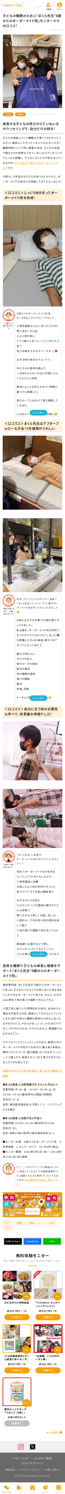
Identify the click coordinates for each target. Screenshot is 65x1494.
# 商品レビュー (35, 1223)
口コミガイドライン (32, 1463)
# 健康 (19, 1223)
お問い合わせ (52, 1469)
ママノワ (21, 1476)
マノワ (22, 1167)
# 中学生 (43, 114)
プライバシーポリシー (30, 1469)
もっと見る (38, 412)
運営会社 (10, 1469)
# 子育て (52, 1223)
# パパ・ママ (33, 114)
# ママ (7, 1223)
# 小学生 (52, 114)
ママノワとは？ (21, 1458)
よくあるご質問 (43, 1458)
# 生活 (8, 1228)
